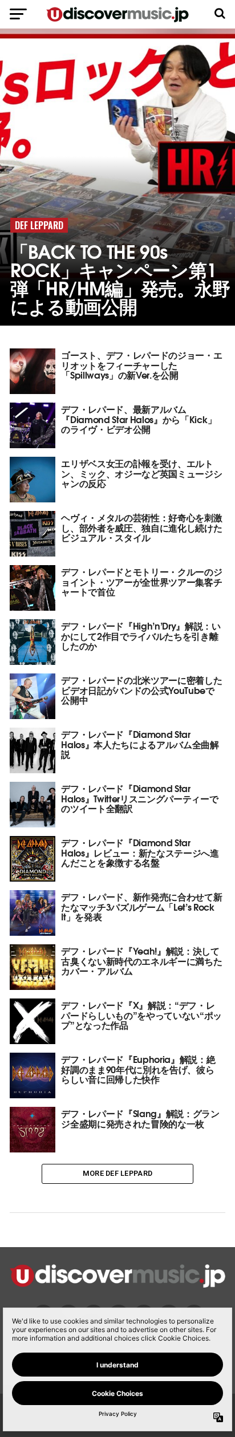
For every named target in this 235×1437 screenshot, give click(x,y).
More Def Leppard (117, 1173)
